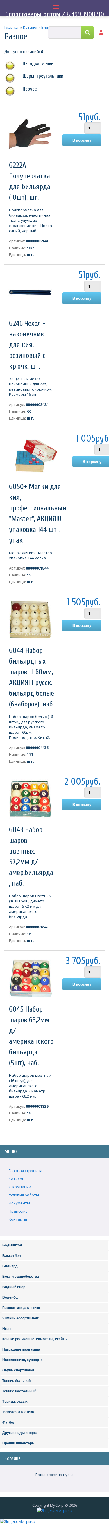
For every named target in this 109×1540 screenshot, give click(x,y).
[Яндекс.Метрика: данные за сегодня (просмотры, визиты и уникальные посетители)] (54, 1510)
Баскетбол (11, 1256)
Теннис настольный (19, 1391)
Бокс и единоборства (20, 1277)
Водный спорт (14, 1287)
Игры (6, 1329)
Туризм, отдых (15, 1402)
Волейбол (11, 1297)
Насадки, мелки (38, 63)
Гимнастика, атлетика (21, 1308)
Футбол (8, 1422)
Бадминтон (12, 1245)
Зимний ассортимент (20, 1318)
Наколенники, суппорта (22, 1360)
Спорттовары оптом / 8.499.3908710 (54, 14)
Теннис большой (16, 1381)
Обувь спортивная (18, 1370)
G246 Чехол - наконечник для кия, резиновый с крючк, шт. (27, 345)
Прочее (30, 89)
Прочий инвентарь (18, 1443)
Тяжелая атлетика (18, 1412)
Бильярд (10, 1266)
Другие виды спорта (19, 1433)
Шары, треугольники (43, 76)
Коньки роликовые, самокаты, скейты (34, 1339)
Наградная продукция (21, 1349)
